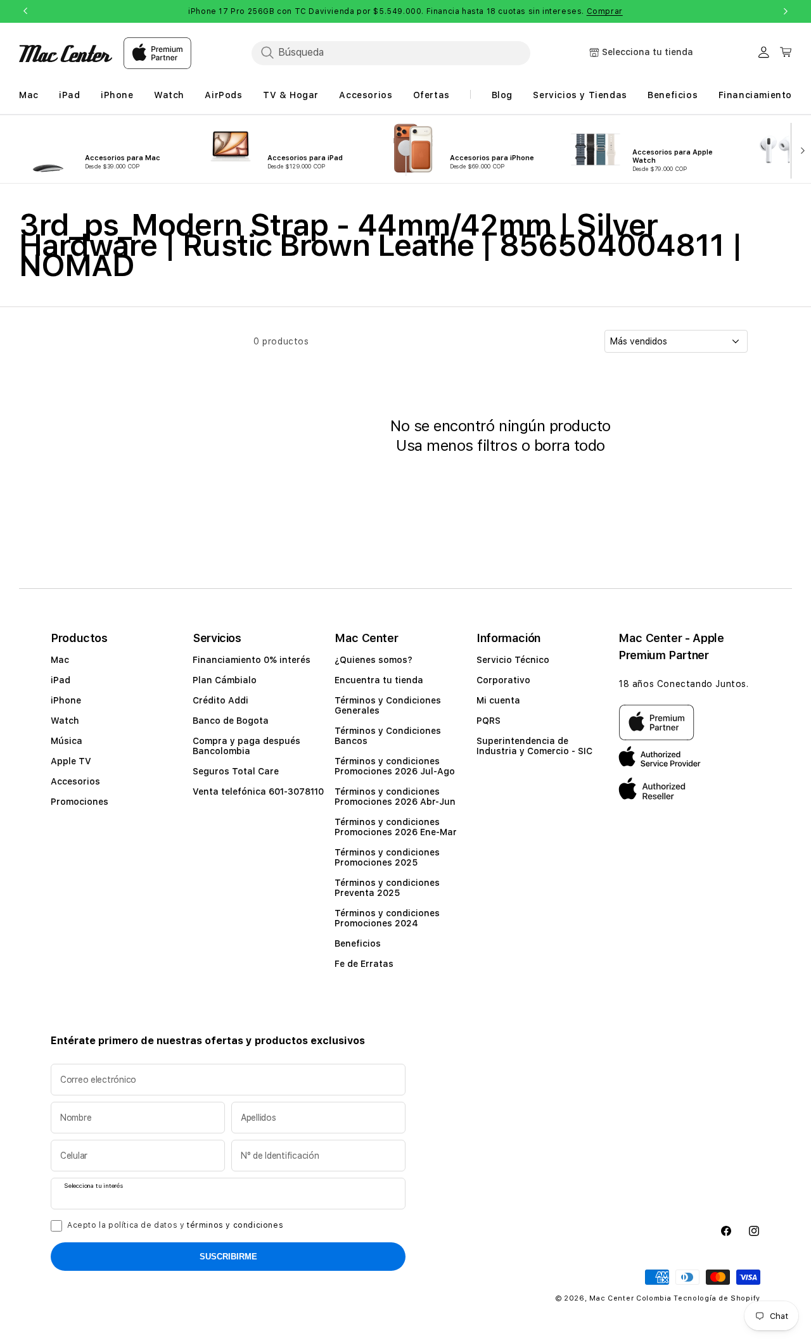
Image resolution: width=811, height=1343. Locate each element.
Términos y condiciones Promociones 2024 (387, 918)
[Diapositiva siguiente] (800, 149)
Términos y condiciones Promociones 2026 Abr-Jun (395, 796)
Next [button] (785, 11)
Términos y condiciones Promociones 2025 (387, 857)
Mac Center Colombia (630, 1298)
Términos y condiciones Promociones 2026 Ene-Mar (396, 827)
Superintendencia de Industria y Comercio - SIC (534, 746)
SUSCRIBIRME (228, 1256)
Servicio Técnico (512, 660)
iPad (60, 680)
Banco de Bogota (231, 721)
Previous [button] (25, 11)
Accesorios (75, 781)
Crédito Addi (220, 700)
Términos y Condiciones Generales (388, 705)
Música (66, 741)
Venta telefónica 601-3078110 (258, 791)
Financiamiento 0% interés (251, 660)
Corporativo (503, 680)
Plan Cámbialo (225, 680)
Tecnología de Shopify (717, 1298)
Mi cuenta (498, 700)
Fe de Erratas (364, 964)
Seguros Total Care (236, 771)
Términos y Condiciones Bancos (388, 736)
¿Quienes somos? (373, 660)
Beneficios (358, 943)
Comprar (605, 11)
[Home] (65, 53)
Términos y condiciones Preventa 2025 (387, 888)
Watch (65, 721)
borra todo (569, 445)
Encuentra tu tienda (379, 680)
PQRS (488, 721)
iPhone (66, 700)
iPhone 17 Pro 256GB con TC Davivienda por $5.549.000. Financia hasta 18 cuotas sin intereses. (405, 11)
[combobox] (391, 52)
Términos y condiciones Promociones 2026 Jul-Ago (395, 766)
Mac (60, 660)
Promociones (79, 802)
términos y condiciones (235, 1225)
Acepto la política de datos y (175, 1225)
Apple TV (71, 761)
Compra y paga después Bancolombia (246, 746)
